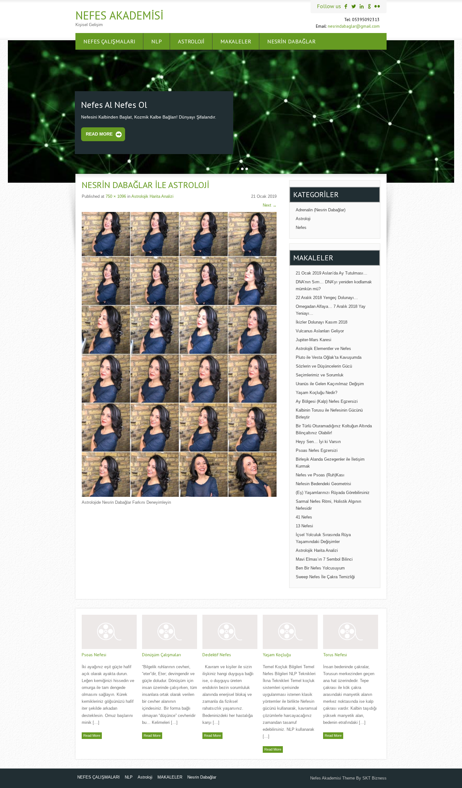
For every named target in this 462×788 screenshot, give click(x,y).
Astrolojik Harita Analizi (152, 195)
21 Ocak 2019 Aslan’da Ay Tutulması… (331, 272)
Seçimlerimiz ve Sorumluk (320, 374)
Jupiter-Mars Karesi (313, 338)
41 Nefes (304, 516)
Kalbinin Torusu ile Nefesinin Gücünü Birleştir (329, 413)
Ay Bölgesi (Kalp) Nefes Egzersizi (327, 400)
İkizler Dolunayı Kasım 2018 (321, 321)
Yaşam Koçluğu (277, 654)
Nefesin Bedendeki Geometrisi (323, 482)
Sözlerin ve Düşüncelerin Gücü (324, 365)
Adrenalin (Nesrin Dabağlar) (320, 209)
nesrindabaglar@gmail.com (354, 26)
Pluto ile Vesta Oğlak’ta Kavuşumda (328, 356)
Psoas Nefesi (94, 654)
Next (270, 204)
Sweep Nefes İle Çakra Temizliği (325, 576)
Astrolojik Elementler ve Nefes (323, 347)
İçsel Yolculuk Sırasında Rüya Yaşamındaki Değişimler (323, 537)
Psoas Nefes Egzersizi (317, 449)
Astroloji (191, 41)
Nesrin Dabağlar (291, 41)
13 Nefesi (304, 525)
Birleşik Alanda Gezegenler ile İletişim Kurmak (330, 462)
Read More (99, 133)
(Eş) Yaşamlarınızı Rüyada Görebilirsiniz (333, 491)
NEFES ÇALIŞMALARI (109, 41)
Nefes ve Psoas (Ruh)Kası (320, 474)
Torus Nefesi (335, 654)
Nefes (301, 226)
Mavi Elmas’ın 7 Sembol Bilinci (324, 558)
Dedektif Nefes (216, 654)
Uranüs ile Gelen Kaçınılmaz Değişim (330, 382)
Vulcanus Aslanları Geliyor (320, 330)
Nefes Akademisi (119, 15)
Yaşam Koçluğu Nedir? (316, 391)
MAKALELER (235, 41)
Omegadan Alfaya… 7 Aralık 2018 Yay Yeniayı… (331, 309)
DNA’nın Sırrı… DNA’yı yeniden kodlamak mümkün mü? (334, 284)
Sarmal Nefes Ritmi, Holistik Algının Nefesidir (328, 504)
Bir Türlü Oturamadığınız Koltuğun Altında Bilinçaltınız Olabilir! (334, 428)
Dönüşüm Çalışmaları (161, 654)
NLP (156, 41)
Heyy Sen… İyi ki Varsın (318, 440)
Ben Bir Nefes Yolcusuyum (320, 567)
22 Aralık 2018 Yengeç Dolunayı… (327, 296)
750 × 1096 (116, 195)
